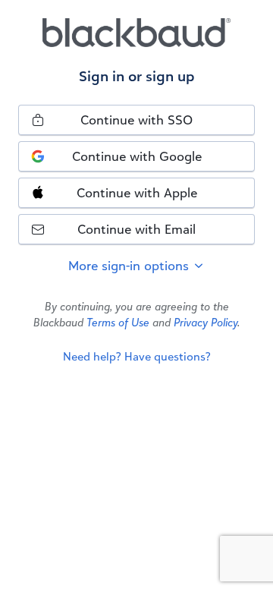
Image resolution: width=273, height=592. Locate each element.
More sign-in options (130, 265)
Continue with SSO (136, 120)
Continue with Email (136, 229)
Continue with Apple (137, 192)
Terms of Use (117, 322)
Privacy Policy (205, 322)
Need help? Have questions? (137, 356)
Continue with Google (137, 156)
